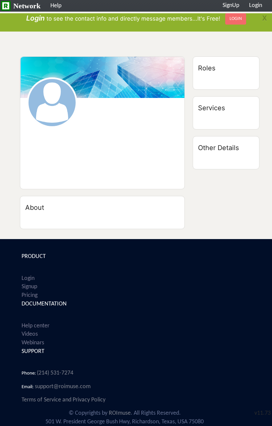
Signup (29, 287)
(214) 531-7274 (55, 373)
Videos (30, 334)
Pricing (29, 295)
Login (28, 278)
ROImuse (120, 413)
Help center (35, 326)
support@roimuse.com (62, 386)
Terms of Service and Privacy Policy (63, 400)
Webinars (33, 343)
